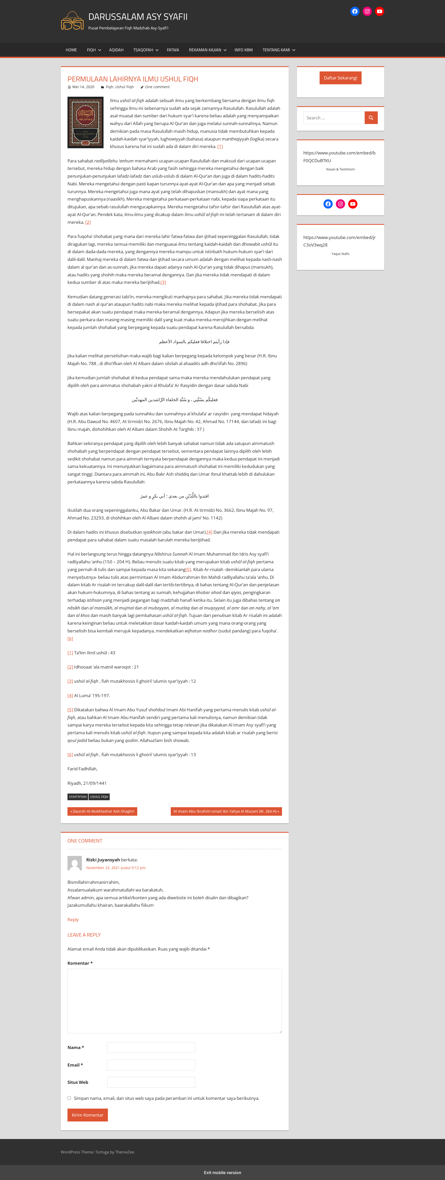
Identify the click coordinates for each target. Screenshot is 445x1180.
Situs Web (77, 1082)
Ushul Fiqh (124, 86)
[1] (220, 146)
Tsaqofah (143, 50)
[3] (163, 282)
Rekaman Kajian (205, 50)
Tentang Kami (276, 50)
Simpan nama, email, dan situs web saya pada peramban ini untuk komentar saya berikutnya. (166, 1098)
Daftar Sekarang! (340, 78)
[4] (209, 532)
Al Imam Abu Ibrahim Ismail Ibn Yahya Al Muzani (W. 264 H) (224, 812)
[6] (70, 638)
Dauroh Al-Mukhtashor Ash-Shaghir (103, 812)
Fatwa (173, 50)
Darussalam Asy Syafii (138, 16)
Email (75, 1065)
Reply (73, 919)
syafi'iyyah (78, 797)
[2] (88, 222)
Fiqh (91, 50)
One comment (157, 86)
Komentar (80, 963)
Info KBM (244, 50)
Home (71, 50)
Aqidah (116, 50)
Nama (75, 1047)
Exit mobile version (222, 1172)
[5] (188, 569)
